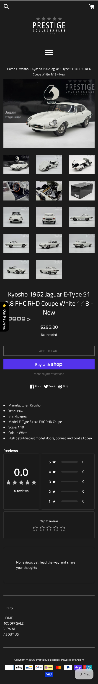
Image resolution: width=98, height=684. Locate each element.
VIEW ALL (10, 628)
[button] (68, 461)
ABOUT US (11, 634)
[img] (14, 319)
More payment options (49, 373)
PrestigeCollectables (48, 659)
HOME (8, 617)
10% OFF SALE (13, 623)
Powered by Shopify (72, 659)
